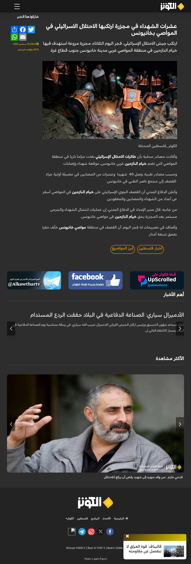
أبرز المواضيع (122, 248)
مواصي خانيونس (72, 227)
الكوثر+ (70, 518)
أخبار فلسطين (150, 248)
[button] (180, 329)
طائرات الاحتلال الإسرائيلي (116, 156)
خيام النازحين (136, 163)
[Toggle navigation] (17, 6)
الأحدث (106, 518)
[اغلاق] (127, 536)
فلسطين (82, 518)
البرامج (94, 518)
